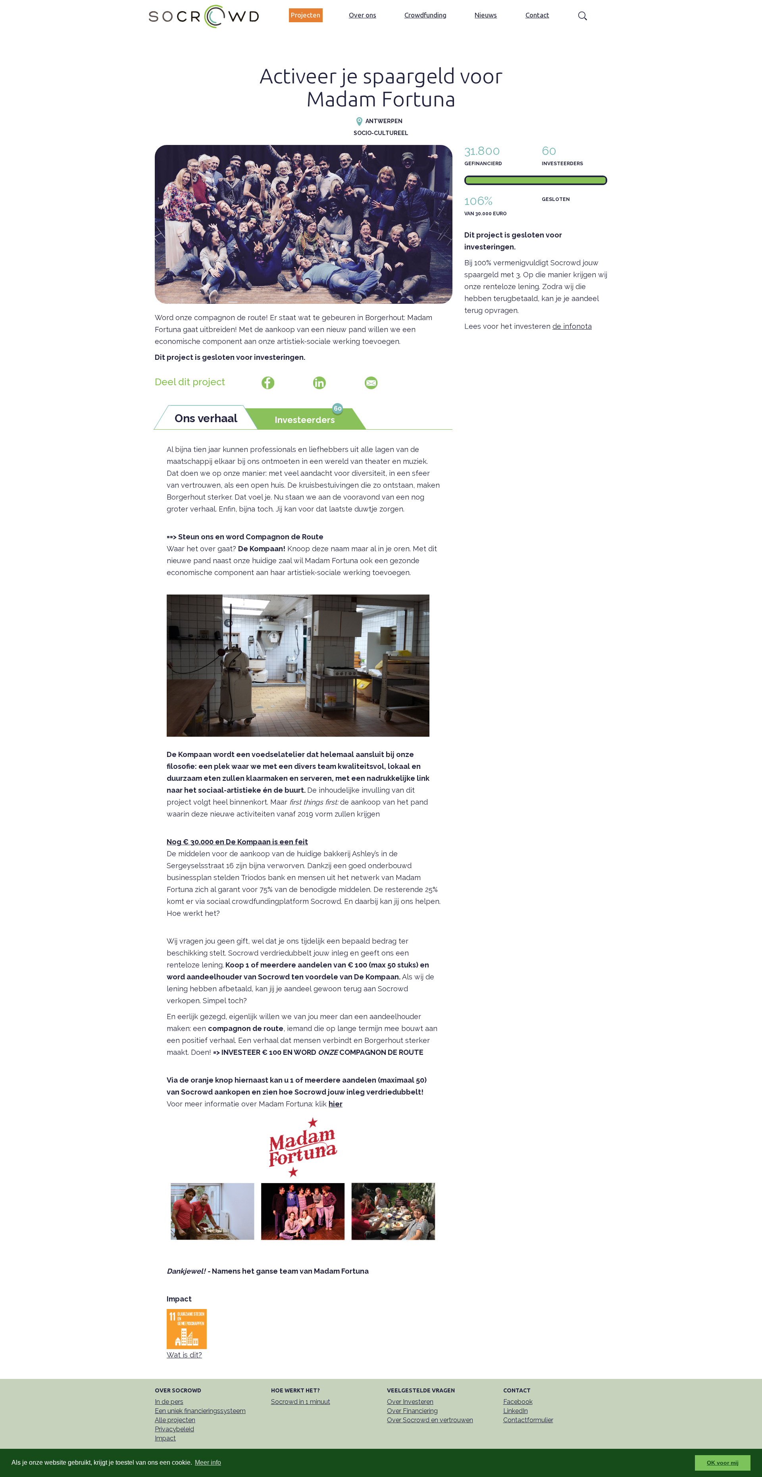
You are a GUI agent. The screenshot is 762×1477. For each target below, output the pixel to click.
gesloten (556, 199)
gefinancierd (483, 163)
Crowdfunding (425, 15)
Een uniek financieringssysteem (200, 1411)
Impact (165, 1438)
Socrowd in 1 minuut (300, 1402)
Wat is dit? (184, 1355)
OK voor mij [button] (723, 1463)
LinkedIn (515, 1411)
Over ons (362, 15)
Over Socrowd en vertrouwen (430, 1420)
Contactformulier (528, 1420)
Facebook (518, 1402)
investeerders (562, 163)
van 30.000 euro (485, 213)
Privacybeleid (174, 1429)
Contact (537, 15)
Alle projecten (175, 1420)
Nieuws (486, 15)
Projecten (305, 15)
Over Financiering (412, 1411)
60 (549, 151)
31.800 (482, 151)
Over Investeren (410, 1402)
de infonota (572, 326)
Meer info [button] (208, 1462)
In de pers (169, 1402)
